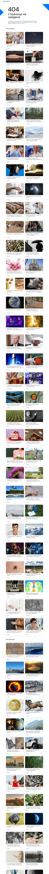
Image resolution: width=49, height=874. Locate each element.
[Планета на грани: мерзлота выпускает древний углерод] (34, 740)
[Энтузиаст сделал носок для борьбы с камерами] (15, 173)
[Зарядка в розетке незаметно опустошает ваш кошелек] (34, 60)
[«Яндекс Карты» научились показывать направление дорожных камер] (34, 589)
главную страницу (21, 23)
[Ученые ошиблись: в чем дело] (15, 305)
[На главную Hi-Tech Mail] (7, 1)
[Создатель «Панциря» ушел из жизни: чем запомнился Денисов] (34, 759)
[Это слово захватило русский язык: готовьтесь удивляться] (34, 173)
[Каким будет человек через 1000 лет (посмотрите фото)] (34, 665)
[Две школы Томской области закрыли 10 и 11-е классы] (34, 513)
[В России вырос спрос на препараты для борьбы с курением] (15, 154)
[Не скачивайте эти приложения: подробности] (34, 343)
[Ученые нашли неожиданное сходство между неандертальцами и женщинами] (34, 230)
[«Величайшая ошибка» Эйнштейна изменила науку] (34, 419)
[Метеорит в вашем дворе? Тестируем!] (34, 400)
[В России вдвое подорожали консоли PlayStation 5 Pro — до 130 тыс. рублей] (15, 362)
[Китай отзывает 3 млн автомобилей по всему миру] (34, 841)
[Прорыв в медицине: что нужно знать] (15, 570)
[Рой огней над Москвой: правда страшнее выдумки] (34, 41)
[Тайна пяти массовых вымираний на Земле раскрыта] (15, 841)
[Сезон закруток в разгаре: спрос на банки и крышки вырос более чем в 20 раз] (15, 381)
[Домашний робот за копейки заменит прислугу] (15, 589)
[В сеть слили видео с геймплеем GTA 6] (34, 684)
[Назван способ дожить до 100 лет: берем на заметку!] (15, 135)
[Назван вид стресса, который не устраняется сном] (34, 211)
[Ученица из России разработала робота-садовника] (15, 740)
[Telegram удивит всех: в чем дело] (15, 192)
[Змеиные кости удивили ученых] (15, 230)
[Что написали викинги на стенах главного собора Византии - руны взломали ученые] (34, 721)
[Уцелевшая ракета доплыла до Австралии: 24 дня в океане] (34, 803)
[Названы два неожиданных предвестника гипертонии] (15, 116)
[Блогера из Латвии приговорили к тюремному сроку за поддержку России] (34, 286)
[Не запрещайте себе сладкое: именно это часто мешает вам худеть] (15, 438)
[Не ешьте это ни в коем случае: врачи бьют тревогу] (15, 860)
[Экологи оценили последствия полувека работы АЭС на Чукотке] (34, 116)
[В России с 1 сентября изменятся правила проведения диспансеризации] (34, 97)
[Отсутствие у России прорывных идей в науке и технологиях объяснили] (34, 551)
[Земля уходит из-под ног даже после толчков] (34, 703)
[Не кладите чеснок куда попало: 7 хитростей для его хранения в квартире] (15, 249)
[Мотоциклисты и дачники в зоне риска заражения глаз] (34, 457)
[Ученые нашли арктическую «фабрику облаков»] (34, 532)
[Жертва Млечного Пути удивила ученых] (34, 192)
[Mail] (4, 1)
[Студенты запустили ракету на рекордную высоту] (34, 570)
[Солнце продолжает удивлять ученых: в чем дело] (34, 324)
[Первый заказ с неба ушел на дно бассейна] (15, 495)
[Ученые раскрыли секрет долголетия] (15, 41)
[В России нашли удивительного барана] (34, 860)
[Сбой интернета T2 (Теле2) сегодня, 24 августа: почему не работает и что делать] (34, 495)
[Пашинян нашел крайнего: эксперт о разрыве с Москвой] (15, 513)
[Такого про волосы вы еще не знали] (34, 78)
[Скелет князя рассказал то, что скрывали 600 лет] (34, 268)
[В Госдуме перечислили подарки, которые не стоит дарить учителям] (34, 362)
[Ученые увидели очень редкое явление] (15, 665)
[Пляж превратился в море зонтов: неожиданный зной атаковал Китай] (15, 646)
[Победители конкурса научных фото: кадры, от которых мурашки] (15, 721)
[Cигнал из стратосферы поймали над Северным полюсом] (34, 135)
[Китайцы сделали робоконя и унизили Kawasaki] (34, 381)
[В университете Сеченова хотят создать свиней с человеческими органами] (15, 211)
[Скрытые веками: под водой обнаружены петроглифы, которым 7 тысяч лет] (15, 778)
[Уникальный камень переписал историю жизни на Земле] (34, 822)
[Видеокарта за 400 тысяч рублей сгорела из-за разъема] (15, 476)
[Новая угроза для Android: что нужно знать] (15, 684)
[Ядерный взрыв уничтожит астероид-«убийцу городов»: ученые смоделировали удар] (34, 778)
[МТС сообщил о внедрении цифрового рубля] (34, 646)
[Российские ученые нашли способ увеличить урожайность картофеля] (15, 419)
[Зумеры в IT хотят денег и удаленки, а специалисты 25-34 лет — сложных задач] (15, 324)
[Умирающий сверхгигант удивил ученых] (15, 822)
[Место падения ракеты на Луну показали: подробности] (34, 608)
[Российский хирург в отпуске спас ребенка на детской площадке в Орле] (15, 608)
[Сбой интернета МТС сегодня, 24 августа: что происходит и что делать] (15, 627)
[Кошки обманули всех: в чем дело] (15, 78)
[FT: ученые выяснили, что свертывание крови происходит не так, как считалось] (34, 154)
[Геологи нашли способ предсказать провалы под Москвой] (34, 305)
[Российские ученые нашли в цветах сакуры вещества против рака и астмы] (15, 268)
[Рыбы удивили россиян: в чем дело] (15, 60)
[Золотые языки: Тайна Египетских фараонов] (15, 286)
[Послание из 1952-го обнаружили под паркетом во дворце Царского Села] (15, 803)
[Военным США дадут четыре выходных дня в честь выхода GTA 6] (15, 551)
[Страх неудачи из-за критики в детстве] (15, 532)
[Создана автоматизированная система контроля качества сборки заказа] (34, 438)
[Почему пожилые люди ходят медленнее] (15, 97)
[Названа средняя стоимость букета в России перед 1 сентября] (15, 457)
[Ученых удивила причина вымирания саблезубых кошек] (34, 476)
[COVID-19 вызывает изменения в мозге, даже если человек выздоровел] (34, 627)
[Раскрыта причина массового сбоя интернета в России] (15, 400)
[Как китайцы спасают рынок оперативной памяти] (15, 703)
